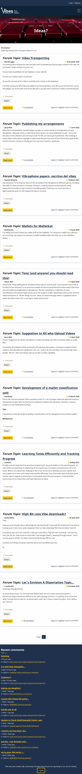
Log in (53, 107)
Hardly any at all (8, 709)
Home (31, 26)
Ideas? (6, 101)
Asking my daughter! (11, 688)
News (41, 26)
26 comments (29, 621)
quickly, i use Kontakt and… (14, 741)
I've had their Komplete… (13, 666)
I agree (41, 770)
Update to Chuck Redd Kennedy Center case (21, 720)
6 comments (28, 160)
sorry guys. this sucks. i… (12, 752)
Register (78, 3)
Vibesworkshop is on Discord (21, 694)
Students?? (6, 677)
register (61, 107)
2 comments (28, 371)
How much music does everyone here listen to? (27, 662)
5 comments (28, 107)
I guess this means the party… (15, 698)
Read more (8, 108)
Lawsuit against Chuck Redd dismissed (24, 726)
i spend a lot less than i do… (14, 731)
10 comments (29, 498)
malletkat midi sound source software (24, 672)
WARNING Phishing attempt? (21, 705)
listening (5, 656)
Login (71, 3)
